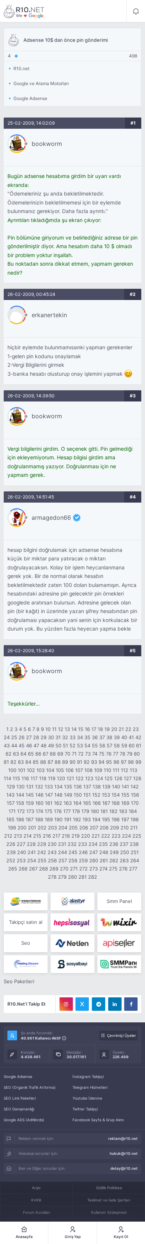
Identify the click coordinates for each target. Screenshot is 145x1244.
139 (106, 787)
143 (10, 795)
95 (109, 762)
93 (94, 762)
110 (107, 770)
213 (18, 836)
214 (27, 836)
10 (48, 729)
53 (80, 745)
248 (103, 852)
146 (39, 795)
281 (82, 877)
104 (50, 770)
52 (72, 745)
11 (54, 729)
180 (95, 811)
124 (99, 778)
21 (121, 729)
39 (117, 737)
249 (114, 852)
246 (83, 852)
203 (52, 828)
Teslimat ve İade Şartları (108, 1200)
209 (114, 828)
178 (76, 811)
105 (60, 770)
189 (49, 819)
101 (21, 770)
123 (89, 778)
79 (129, 754)
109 (98, 770)
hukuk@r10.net (124, 1153)
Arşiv (36, 1187)
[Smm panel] (119, 964)
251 (134, 852)
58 (117, 745)
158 (20, 803)
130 (20, 787)
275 (113, 869)
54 (87, 745)
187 (29, 819)
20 (114, 729)
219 (75, 836)
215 (37, 836)
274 (103, 869)
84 (28, 762)
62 (9, 754)
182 (113, 811)
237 (124, 844)
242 (41, 852)
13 (67, 729)
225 (136, 836)
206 (83, 828)
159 (30, 803)
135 (68, 787)
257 (62, 860)
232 (72, 844)
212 (8, 836)
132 (39, 787)
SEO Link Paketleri (20, 1098)
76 (109, 754)
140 (116, 787)
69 (60, 754)
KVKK (36, 1200)
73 (88, 754)
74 (94, 754)
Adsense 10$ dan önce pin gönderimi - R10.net (24, 11)
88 (58, 762)
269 (53, 869)
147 (49, 795)
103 (40, 770)
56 (102, 745)
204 (62, 828)
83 (21, 762)
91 (79, 762)
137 (87, 787)
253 (21, 860)
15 (80, 729)
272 (83, 869)
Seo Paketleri (19, 981)
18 (100, 729)
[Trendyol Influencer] (119, 922)
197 (125, 819)
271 (74, 869)
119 (51, 778)
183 (123, 811)
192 (77, 819)
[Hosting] (72, 901)
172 (21, 811)
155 (125, 795)
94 (101, 762)
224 (126, 836)
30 (51, 737)
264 (134, 860)
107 (79, 770)
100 (12, 770)
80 (137, 754)
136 (78, 787)
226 (10, 844)
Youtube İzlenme (87, 1098)
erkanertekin (49, 315)
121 (70, 778)
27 (29, 737)
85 (36, 762)
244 (62, 852)
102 (31, 770)
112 (124, 770)
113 (133, 770)
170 (135, 803)
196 (116, 819)
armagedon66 (51, 517)
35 (87, 737)
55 (95, 745)
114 (7, 778)
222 (105, 836)
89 (65, 762)
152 (96, 795)
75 (101, 754)
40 (124, 737)
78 (122, 754)
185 (10, 819)
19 (107, 729)
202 (42, 828)
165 (87, 803)
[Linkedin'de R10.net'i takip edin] (115, 1004)
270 (64, 869)
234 (92, 844)
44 (14, 745)
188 (39, 819)
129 (11, 787)
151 (87, 795)
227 (21, 844)
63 (16, 754)
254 (31, 860)
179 (85, 811)
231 (62, 844)
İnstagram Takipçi (88, 1076)
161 (48, 803)
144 (20, 795)
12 (60, 729)
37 (102, 737)
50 (58, 745)
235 (103, 844)
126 (118, 778)
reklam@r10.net (123, 1138)
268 (43, 869)
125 (108, 778)
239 (11, 852)
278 (52, 877)
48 (43, 745)
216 (47, 836)
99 (138, 762)
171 (12, 811)
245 (72, 852)
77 (115, 754)
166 (97, 803)
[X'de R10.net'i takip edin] (82, 1004)
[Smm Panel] (72, 922)
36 (95, 737)
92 (87, 762)
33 (72, 737)
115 (16, 778)
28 (36, 737)
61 (138, 745)
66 (38, 754)
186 (20, 819)
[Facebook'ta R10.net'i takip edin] (131, 1004)
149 (68, 795)
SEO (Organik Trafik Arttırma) (30, 1087)
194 (96, 819)
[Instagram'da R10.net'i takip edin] (66, 1004)
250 (124, 852)
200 (21, 828)
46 (29, 745)
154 (116, 795)
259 (83, 860)
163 (68, 803)
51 (65, 745)
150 (78, 795)
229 (41, 844)
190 (58, 819)
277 (133, 869)
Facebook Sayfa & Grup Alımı (98, 1120)
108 (88, 770)
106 (69, 770)
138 (97, 787)
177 (67, 811)
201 (32, 828)
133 (49, 787)
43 (7, 745)
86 (43, 762)
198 (134, 819)
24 (7, 737)
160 (39, 803)
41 (131, 737)
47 (36, 745)
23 (136, 729)
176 (58, 811)
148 (58, 795)
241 (32, 852)
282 (92, 877)
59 (124, 745)
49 (51, 745)
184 (133, 811)
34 (80, 737)
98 (131, 762)
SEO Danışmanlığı (19, 1109)
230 (52, 844)
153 (106, 795)
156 (135, 795)
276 (123, 869)
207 (94, 828)
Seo (25, 943)
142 (134, 787)
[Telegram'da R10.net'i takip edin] (98, 1004)
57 (109, 745)
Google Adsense (18, 1076)
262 (113, 860)
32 (65, 737)
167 (106, 803)
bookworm (47, 144)
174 (39, 811)
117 (34, 778)
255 (42, 860)
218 (66, 836)
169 (125, 803)
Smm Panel (119, 901)
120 (61, 778)
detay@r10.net (124, 1168)
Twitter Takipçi (85, 1109)
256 (52, 860)
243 (52, 852)
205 (73, 828)
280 (72, 877)
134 (58, 787)
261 (104, 860)
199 (12, 828)
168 (116, 803)
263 (124, 860)
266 (23, 869)
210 (124, 828)
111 (116, 770)
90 (72, 762)
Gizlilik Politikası (109, 1187)
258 (72, 860)
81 (6, 762)
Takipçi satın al (25, 922)
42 (138, 737)
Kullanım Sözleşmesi (108, 1212)
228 (31, 844)
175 (48, 811)
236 (113, 844)
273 (93, 869)
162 (58, 803)
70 (67, 754)
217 (56, 836)
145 (30, 795)
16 (87, 729)
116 (25, 778)
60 (132, 745)
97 (123, 762)
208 (104, 828)
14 (74, 729)
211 (134, 828)
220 (85, 836)
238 (134, 844)
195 (106, 819)
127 (128, 778)
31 (58, 737)
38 (109, 737)
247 (93, 852)
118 (42, 778)
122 (79, 778)
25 (14, 737)
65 (31, 754)
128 (137, 778)
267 (33, 869)
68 (53, 754)
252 (10, 860)
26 (22, 737)
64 (23, 754)
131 (29, 787)
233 (82, 844)
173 (30, 811)
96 (116, 762)
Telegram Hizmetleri (89, 1087)
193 (87, 819)
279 (62, 877)
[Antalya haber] (26, 901)
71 (74, 754)
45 (22, 745)
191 (67, 819)
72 (81, 754)
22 (128, 729)
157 (10, 803)
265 (12, 869)
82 (13, 762)
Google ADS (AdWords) (24, 1120)
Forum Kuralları (36, 1212)
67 (45, 754)
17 (93, 729)
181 (104, 811)
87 (50, 762)
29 (43, 737)
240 (21, 852)
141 (125, 787)
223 (116, 836)
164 (77, 803)
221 (95, 836)
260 (93, 860)
